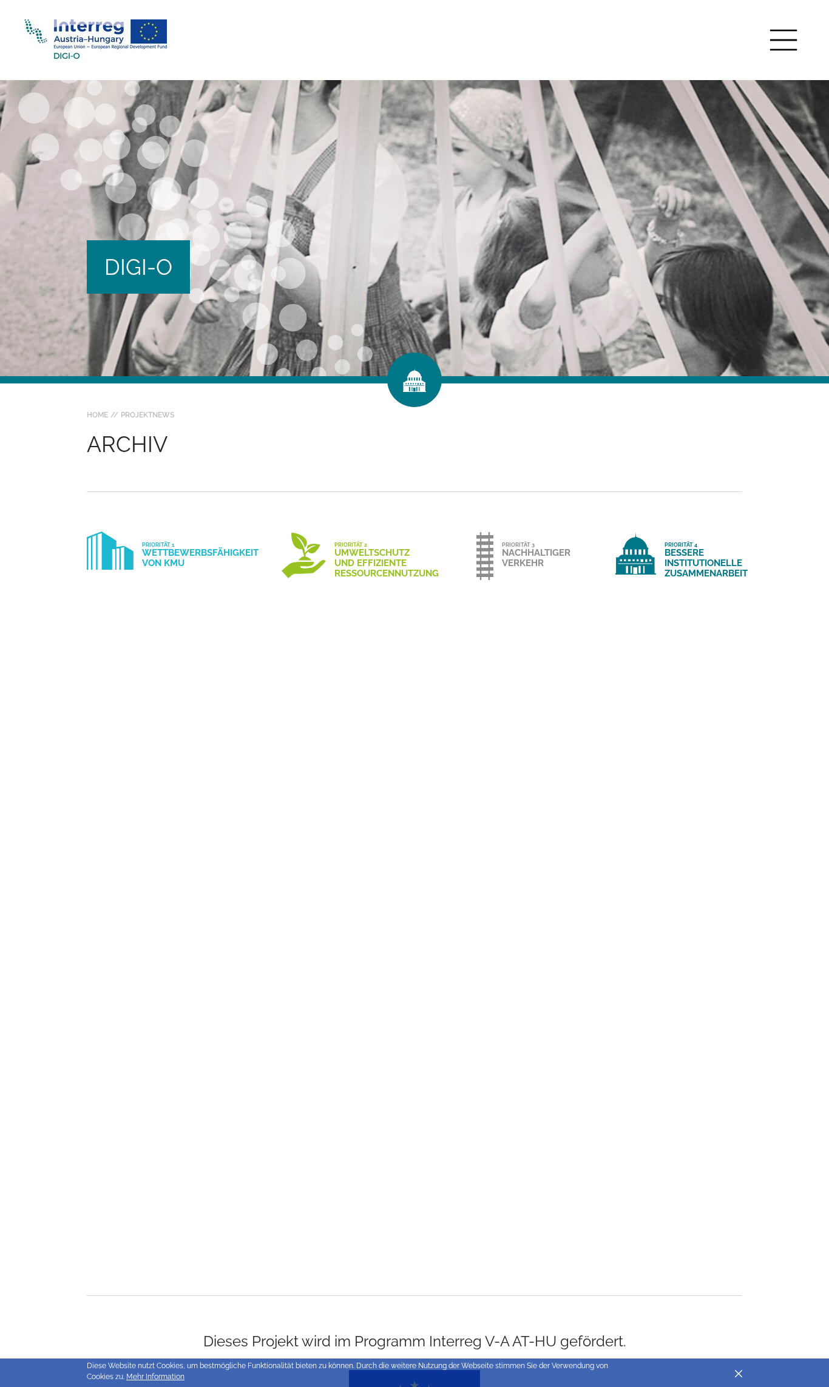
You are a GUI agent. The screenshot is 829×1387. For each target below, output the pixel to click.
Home (97, 415)
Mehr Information (155, 1376)
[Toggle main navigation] (783, 40)
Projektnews (147, 415)
